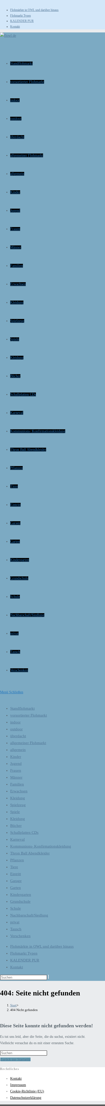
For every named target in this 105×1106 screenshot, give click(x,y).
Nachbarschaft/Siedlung (29, 915)
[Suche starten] (48, 977)
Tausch (15, 929)
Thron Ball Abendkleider (30, 853)
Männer (16, 777)
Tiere (14, 867)
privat (14, 922)
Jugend (16, 764)
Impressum (18, 1085)
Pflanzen (17, 860)
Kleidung (17, 798)
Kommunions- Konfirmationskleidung (40, 846)
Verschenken (20, 936)
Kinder (15, 757)
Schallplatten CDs (24, 832)
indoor (15, 722)
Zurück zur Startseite (15, 1059)
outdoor (16, 729)
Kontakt (15, 26)
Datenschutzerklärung (25, 1098)
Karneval (17, 839)
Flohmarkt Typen (20, 15)
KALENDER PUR (22, 21)
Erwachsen (19, 791)
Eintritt (15, 874)
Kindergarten (20, 895)
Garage (16, 881)
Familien (17, 784)
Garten (15, 888)
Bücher (16, 826)
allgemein (18, 750)
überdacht (18, 736)
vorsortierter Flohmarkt (28, 715)
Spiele (15, 812)
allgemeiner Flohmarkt (28, 743)
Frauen (15, 770)
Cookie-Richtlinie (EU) (27, 1091)
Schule (15, 908)
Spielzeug (18, 805)
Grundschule (20, 901)
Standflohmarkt (22, 708)
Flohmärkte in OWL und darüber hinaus (34, 10)
